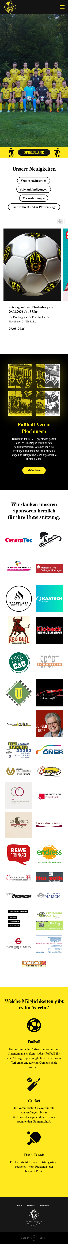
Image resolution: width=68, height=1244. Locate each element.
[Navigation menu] (62, 7)
